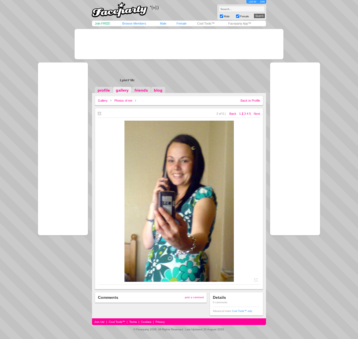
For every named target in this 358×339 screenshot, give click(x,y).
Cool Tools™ (206, 23)
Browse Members (134, 23)
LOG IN (252, 2)
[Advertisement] (179, 44)
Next (257, 113)
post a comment (194, 297)
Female (181, 23)
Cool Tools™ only (242, 311)
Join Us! (99, 321)
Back (232, 113)
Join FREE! (102, 23)
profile (104, 90)
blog (158, 90)
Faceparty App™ (239, 23)
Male (163, 23)
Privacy (160, 321)
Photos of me (123, 100)
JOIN (262, 2)
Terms (133, 321)
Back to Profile (250, 100)
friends (141, 90)
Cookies (146, 321)
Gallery (103, 100)
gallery (122, 90)
